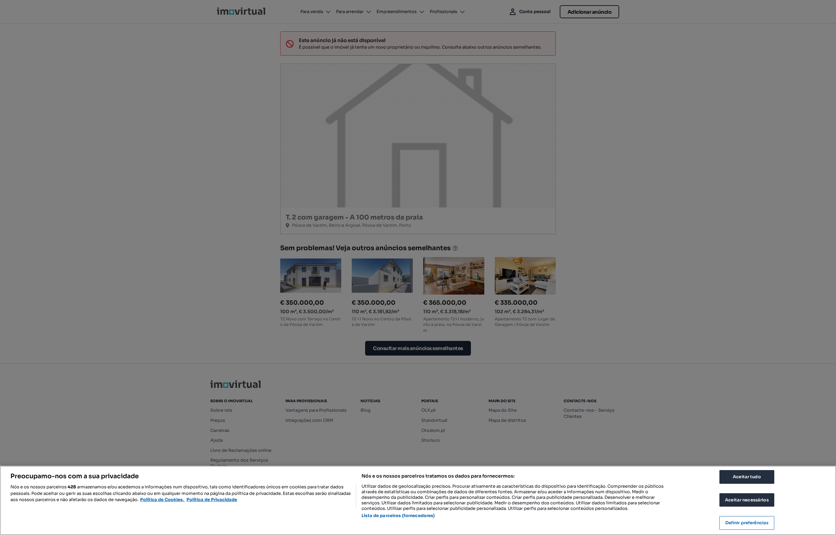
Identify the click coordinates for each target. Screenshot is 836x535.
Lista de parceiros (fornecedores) (398, 515)
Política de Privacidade (211, 499)
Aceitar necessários (746, 500)
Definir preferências (747, 523)
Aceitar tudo (747, 477)
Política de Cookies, (162, 499)
